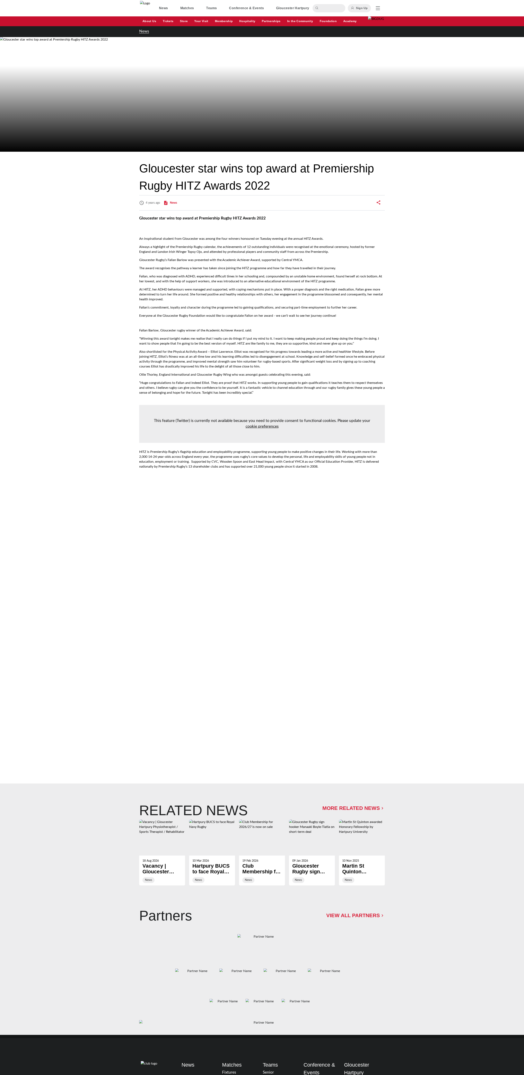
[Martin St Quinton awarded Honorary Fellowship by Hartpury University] (362, 852)
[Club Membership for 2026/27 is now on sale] (262, 852)
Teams (270, 1065)
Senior (268, 1072)
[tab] (163, 8)
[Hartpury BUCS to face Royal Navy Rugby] (212, 852)
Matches (232, 1065)
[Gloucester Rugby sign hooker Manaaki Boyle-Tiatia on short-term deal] (312, 852)
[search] (317, 8)
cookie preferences (262, 426)
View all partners (353, 915)
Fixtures (229, 1072)
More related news (351, 808)
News (144, 31)
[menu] (377, 8)
